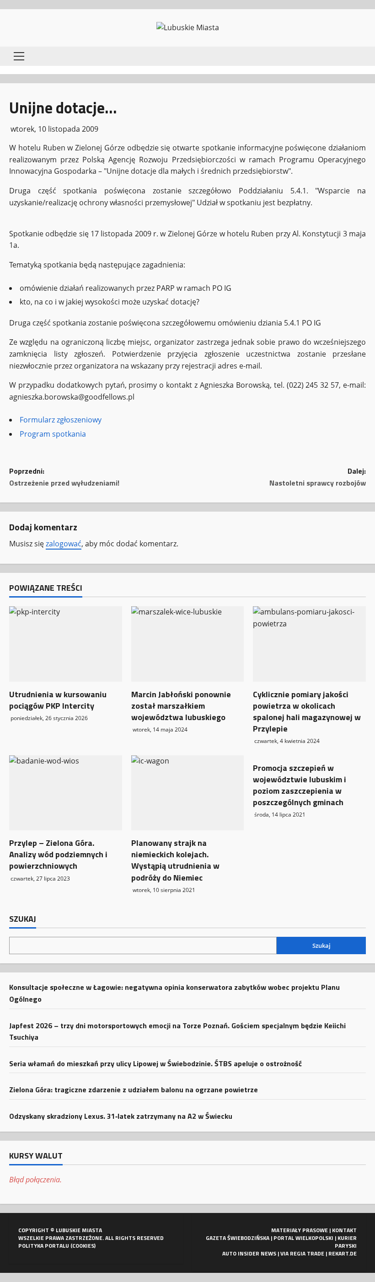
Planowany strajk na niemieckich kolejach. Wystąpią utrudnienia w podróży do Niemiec (175, 860)
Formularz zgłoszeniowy (61, 420)
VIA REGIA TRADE (302, 1253)
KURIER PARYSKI (346, 1242)
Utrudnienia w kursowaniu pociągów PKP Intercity (58, 700)
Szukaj (22, 919)
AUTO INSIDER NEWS (249, 1253)
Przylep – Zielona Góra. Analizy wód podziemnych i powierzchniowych (58, 854)
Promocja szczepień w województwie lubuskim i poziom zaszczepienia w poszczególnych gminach (299, 785)
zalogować (63, 544)
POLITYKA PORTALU (43, 1245)
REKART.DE (342, 1253)
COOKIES (83, 1245)
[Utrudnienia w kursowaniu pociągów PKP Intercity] (65, 643)
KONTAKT (344, 1230)
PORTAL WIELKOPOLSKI (303, 1238)
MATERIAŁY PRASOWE (299, 1230)
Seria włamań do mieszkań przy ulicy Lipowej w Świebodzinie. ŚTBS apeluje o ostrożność (155, 1063)
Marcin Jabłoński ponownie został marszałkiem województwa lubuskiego (181, 705)
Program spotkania (53, 434)
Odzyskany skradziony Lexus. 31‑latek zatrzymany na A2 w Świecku (120, 1116)
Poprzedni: (64, 476)
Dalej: (317, 476)
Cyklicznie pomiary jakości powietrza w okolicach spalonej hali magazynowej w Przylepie (307, 711)
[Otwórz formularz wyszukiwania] (363, 56)
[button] (19, 56)
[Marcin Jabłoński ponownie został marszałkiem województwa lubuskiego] (187, 643)
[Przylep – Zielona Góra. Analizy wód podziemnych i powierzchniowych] (65, 792)
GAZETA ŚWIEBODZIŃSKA (237, 1238)
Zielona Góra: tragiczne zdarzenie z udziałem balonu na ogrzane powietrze (133, 1089)
